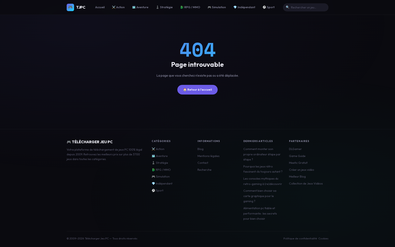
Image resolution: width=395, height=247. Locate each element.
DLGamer (295, 149)
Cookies (323, 238)
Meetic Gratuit (298, 163)
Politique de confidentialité (300, 238)
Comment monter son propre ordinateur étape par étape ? (262, 154)
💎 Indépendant (244, 7)
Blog (200, 149)
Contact (203, 163)
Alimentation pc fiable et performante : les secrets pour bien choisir (260, 213)
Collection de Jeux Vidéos (306, 183)
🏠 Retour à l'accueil (197, 89)
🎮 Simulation (217, 7)
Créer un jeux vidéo (301, 170)
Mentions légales (209, 156)
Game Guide (297, 156)
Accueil (100, 7)
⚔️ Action (118, 7)
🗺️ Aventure (140, 7)
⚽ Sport (268, 7)
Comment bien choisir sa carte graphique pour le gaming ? (259, 196)
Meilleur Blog (297, 176)
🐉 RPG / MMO (190, 7)
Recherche (204, 170)
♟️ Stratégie (164, 7)
